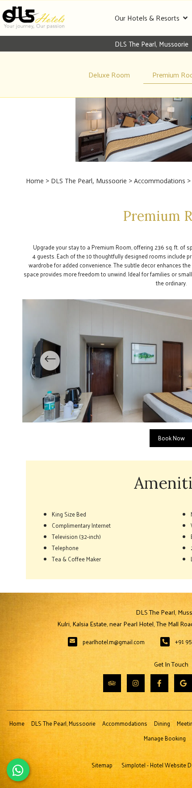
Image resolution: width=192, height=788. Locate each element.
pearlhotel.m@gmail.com (114, 642)
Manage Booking (165, 738)
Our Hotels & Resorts (147, 17)
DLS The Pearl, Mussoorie (89, 181)
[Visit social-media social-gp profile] (183, 683)
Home (35, 181)
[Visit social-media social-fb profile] (159, 683)
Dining (162, 723)
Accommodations (159, 181)
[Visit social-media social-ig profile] (136, 683)
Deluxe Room (109, 74)
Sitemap (102, 765)
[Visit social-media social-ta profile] (112, 683)
